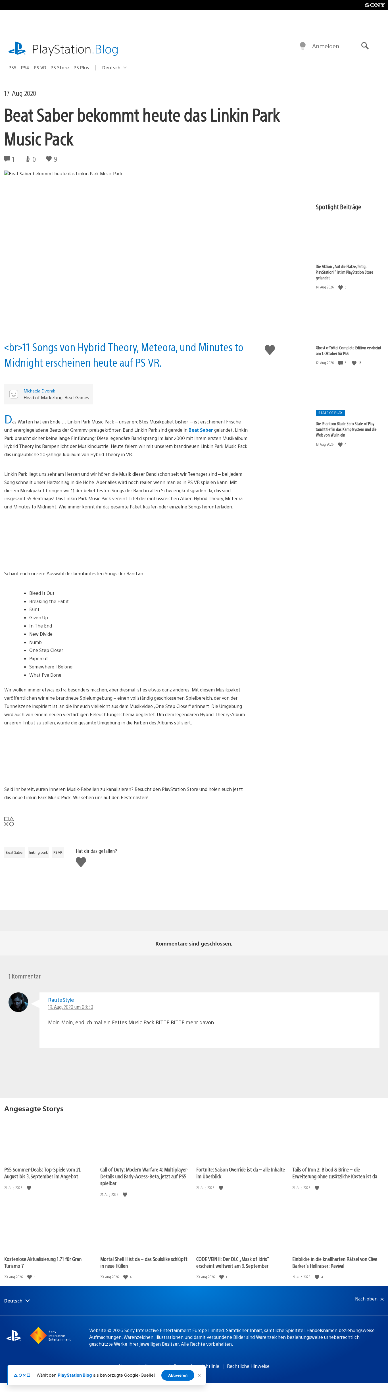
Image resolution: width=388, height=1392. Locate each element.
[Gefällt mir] (341, 287)
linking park (38, 852)
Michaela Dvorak (39, 390)
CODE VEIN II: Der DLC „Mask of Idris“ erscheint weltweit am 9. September (232, 1262)
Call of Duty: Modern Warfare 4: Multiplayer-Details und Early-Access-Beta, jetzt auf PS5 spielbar (144, 1176)
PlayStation (75, 48)
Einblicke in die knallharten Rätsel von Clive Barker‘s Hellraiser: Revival (334, 1262)
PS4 (25, 67)
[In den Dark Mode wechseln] (302, 46)
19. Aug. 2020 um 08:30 (70, 1007)
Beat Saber (201, 430)
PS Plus (81, 67)
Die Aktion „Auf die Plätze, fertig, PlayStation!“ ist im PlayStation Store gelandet (344, 272)
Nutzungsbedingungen (142, 1366)
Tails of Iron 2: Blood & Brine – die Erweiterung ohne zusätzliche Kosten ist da (334, 1172)
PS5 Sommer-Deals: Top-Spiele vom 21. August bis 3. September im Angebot (42, 1172)
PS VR (40, 67)
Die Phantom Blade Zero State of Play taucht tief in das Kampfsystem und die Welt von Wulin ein (346, 429)
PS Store (60, 67)
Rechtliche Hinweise (248, 1366)
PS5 (12, 67)
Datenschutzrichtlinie (196, 1366)
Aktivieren (177, 1375)
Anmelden (325, 46)
